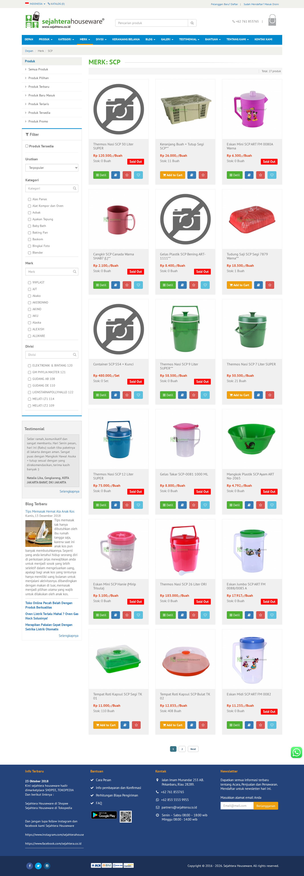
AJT (34, 289)
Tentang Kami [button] (237, 39)
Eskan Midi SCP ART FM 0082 (249, 694)
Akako (36, 296)
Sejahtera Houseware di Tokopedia (48, 808)
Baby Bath (39, 226)
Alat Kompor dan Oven (47, 206)
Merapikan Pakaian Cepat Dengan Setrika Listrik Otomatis (48, 627)
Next (193, 749)
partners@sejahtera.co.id (179, 807)
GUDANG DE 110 (43, 385)
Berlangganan (265, 806)
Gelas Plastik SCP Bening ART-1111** (183, 256)
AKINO (36, 309)
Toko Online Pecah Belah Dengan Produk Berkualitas (48, 605)
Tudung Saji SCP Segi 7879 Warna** (247, 256)
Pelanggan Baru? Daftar (224, 4)
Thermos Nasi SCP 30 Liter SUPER (113, 146)
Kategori (65, 39)
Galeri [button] (166, 39)
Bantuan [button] (212, 39)
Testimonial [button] (188, 39)
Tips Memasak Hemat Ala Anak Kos (49, 511)
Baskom (37, 239)
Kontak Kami (263, 39)
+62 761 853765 (172, 792)
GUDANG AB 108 (43, 379)
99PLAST (38, 282)
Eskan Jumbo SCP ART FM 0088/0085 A (246, 586)
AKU (35, 316)
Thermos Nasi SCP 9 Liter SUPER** (179, 366)
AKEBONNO (40, 302)
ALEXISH (38, 329)
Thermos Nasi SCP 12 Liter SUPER (113, 476)
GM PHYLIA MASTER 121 (49, 372)
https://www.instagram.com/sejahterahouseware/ (58, 835)
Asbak (36, 212)
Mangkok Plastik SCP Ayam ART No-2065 (250, 476)
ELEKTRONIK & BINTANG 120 (52, 365)
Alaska (36, 322)
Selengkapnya (69, 491)
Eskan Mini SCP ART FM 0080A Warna (250, 146)
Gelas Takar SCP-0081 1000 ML (184, 474)
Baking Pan (40, 232)
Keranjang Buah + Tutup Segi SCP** (182, 146)
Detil (102, 175)
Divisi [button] (100, 39)
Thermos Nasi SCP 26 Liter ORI (183, 584)
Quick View (118, 132)
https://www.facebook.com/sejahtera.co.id (53, 843)
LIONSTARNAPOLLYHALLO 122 (52, 392)
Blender (37, 253)
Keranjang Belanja (126, 39)
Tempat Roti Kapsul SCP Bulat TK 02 (185, 696)
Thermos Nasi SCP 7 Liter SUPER (251, 364)
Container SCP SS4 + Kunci (113, 364)
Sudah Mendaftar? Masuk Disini (261, 4)
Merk (84, 39)
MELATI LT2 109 (43, 405)
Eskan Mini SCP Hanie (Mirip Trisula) (114, 586)
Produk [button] (44, 39)
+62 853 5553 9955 (175, 800)
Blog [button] (149, 39)
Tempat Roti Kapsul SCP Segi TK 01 (117, 696)
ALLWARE (38, 336)
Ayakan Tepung (42, 219)
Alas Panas (39, 199)
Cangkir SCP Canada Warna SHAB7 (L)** (113, 256)
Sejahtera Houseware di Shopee (46, 803)
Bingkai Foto (41, 246)
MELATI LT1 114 (43, 399)
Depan (29, 39)
